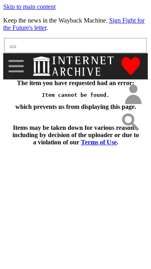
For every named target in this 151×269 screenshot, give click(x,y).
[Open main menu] (16, 66)
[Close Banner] (13, 47)
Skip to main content (29, 6)
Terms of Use (99, 142)
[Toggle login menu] (133, 95)
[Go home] (74, 66)
